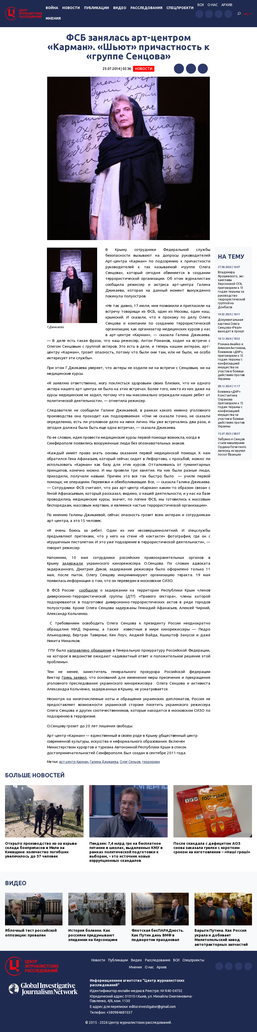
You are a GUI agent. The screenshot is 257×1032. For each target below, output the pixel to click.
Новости (71, 8)
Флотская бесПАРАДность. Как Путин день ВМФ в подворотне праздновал (158, 935)
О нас (213, 5)
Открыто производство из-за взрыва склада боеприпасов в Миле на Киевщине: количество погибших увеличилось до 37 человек (41, 849)
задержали (72, 563)
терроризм (151, 762)
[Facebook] (179, 69)
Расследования (146, 8)
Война (52, 8)
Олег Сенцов (130, 762)
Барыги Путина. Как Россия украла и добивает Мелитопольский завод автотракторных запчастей (221, 937)
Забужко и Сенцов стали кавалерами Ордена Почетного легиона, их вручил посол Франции (232, 446)
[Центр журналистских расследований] (24, 13)
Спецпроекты (193, 960)
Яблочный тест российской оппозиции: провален (31, 932)
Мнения (53, 18)
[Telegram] (203, 69)
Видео (119, 8)
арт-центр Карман (73, 762)
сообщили (88, 590)
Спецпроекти (180, 8)
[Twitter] (191, 69)
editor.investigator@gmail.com (152, 1007)
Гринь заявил (74, 677)
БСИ (201, 5)
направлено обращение (89, 650)
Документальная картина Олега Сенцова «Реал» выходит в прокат (231, 325)
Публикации (96, 8)
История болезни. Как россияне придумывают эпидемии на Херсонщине (92, 935)
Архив (226, 5)
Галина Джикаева (104, 762)
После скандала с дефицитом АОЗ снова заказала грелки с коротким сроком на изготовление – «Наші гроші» (211, 847)
